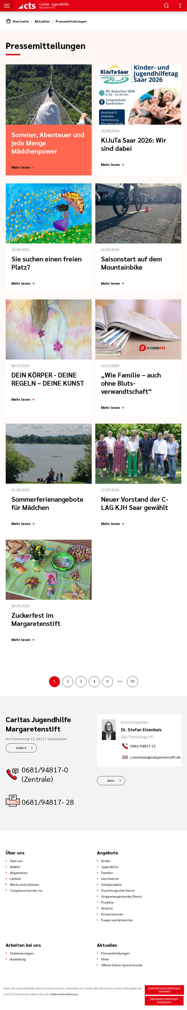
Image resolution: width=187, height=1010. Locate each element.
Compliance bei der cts (26, 890)
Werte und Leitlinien (24, 884)
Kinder (105, 861)
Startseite (21, 21)
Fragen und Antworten (117, 920)
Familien (107, 873)
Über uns (16, 861)
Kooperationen (112, 914)
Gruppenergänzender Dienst (121, 896)
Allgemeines (19, 873)
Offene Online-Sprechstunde (121, 965)
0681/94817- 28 (48, 801)
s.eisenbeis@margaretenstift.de (155, 757)
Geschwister (110, 878)
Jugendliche (110, 867)
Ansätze (107, 908)
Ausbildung (18, 959)
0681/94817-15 (143, 746)
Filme (105, 959)
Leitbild (15, 878)
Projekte (107, 902)
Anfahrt (21, 748)
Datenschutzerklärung (64, 994)
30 (132, 681)
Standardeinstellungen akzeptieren (164, 1000)
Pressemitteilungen (71, 21)
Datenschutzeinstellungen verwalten (164, 990)
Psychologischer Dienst (118, 890)
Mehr (111, 780)
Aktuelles (42, 21)
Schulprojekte (111, 884)
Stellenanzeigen (22, 953)
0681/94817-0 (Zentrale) (45, 774)
